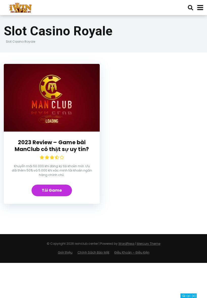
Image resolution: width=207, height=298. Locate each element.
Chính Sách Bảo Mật (93, 252)
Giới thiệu (65, 252)
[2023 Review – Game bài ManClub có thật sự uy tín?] (52, 130)
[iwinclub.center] (21, 7)
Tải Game (52, 190)
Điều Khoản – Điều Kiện (131, 252)
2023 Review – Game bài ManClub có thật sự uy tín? (52, 146)
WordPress (126, 243)
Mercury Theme (148, 243)
